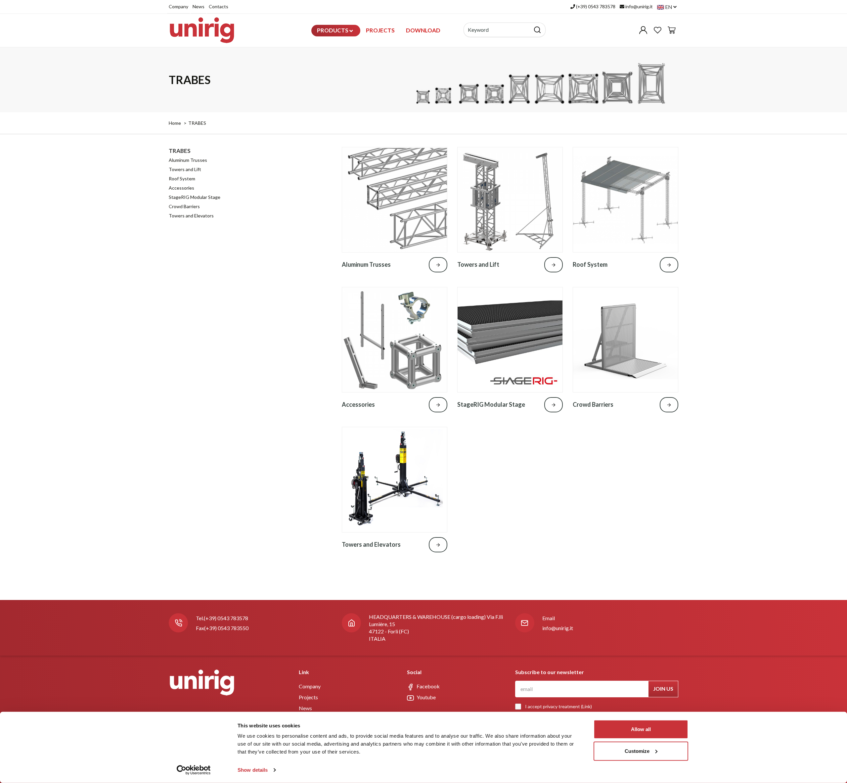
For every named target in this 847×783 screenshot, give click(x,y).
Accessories (181, 188)
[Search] (537, 30)
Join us (663, 688)
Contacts (218, 6)
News (198, 6)
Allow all (641, 729)
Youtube (426, 697)
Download (423, 30)
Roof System (182, 178)
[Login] (643, 31)
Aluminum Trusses (188, 160)
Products (333, 30)
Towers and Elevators (191, 215)
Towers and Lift (185, 169)
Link (586, 706)
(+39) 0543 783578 (226, 618)
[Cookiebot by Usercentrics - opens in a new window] (194, 770)
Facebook (428, 686)
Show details (253, 770)
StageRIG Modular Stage (194, 197)
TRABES (197, 123)
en (668, 7)
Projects (380, 30)
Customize (637, 751)
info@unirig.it (557, 628)
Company (178, 6)
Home (175, 123)
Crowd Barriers (184, 206)
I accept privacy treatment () (558, 706)
